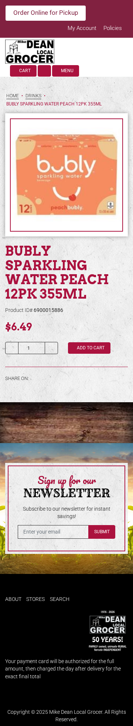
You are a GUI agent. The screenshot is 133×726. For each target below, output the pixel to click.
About (13, 599)
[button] (44, 71)
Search (59, 599)
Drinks (33, 96)
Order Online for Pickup (45, 12)
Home (12, 96)
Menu (67, 70)
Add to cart (90, 347)
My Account (83, 28)
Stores (35, 599)
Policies (112, 28)
